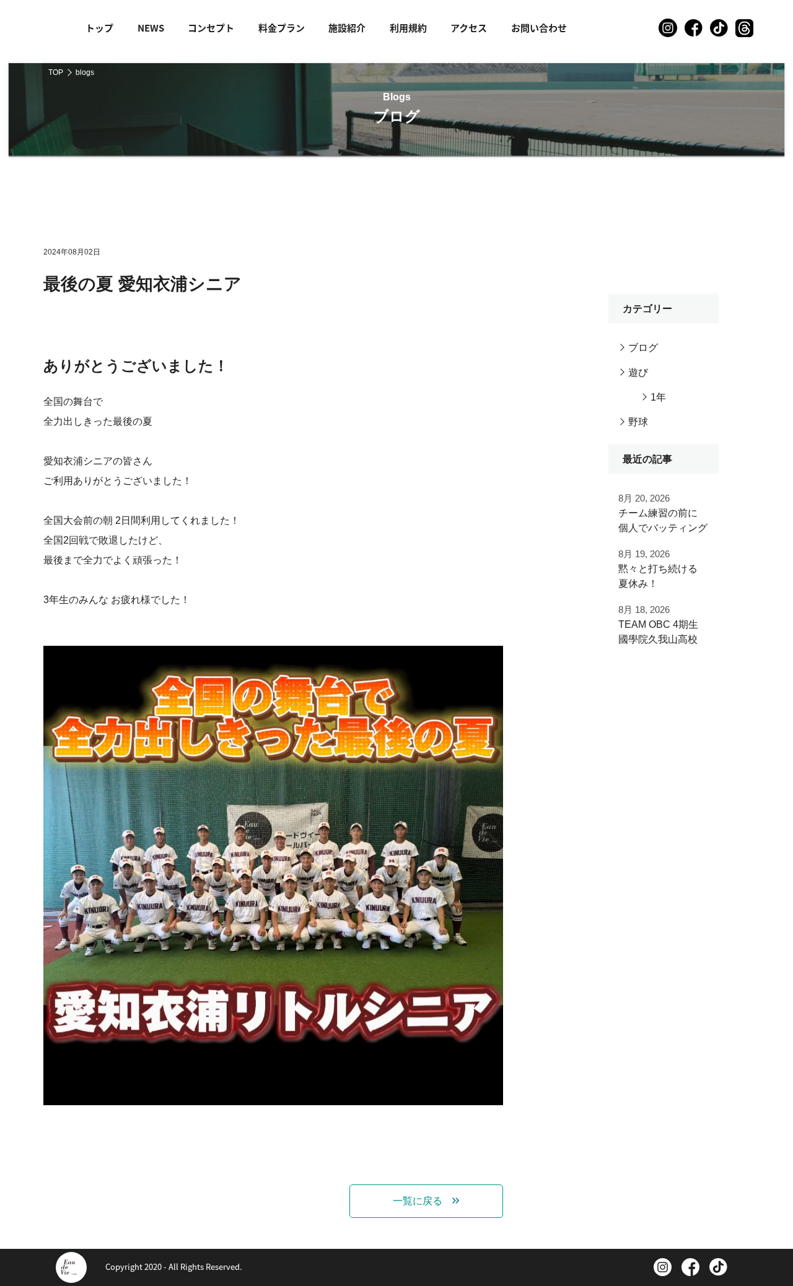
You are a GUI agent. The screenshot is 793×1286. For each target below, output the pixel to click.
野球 (638, 422)
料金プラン (281, 27)
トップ (99, 27)
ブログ (643, 347)
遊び (638, 372)
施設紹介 (347, 27)
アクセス (468, 27)
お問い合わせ (539, 27)
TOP (55, 72)
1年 (658, 397)
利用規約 (408, 27)
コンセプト (211, 27)
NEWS (151, 27)
